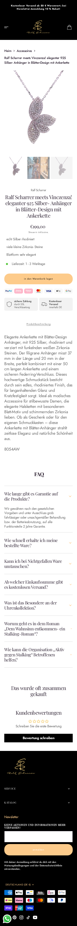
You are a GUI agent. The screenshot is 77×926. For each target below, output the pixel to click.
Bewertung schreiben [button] (39, 737)
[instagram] (21, 917)
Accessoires (24, 50)
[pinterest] (14, 917)
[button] (7, 27)
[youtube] (35, 917)
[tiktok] (28, 917)
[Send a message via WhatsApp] (7, 919)
